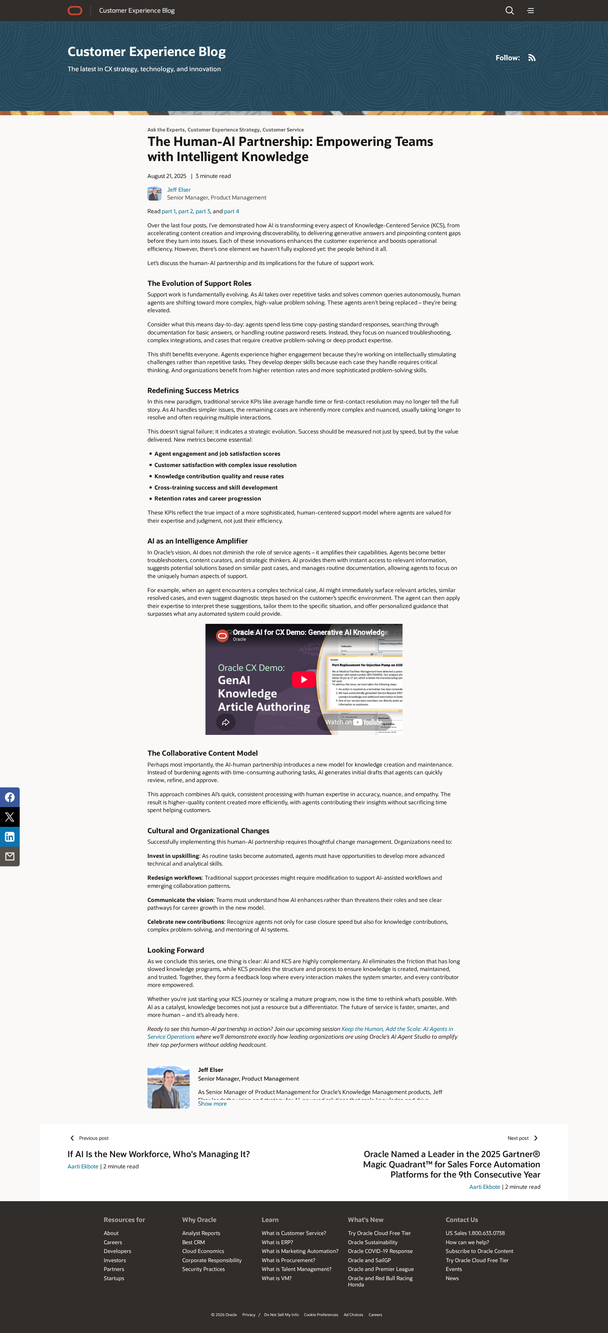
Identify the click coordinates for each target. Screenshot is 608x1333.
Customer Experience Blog (137, 10)
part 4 (231, 211)
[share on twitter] (10, 817)
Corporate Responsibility (212, 1260)
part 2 (185, 211)
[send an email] (10, 856)
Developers (117, 1250)
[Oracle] (75, 10)
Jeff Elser (179, 189)
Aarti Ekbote (83, 1166)
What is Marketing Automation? (300, 1250)
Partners (114, 1268)
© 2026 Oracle (224, 1314)
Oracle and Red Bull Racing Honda (380, 1281)
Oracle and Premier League (381, 1268)
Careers (113, 1242)
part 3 (203, 211)
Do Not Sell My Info (281, 1314)
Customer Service (283, 129)
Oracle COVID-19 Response (380, 1250)
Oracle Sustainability (373, 1242)
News (452, 1278)
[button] (509, 10)
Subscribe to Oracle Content (479, 1250)
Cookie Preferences (321, 1314)
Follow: (508, 57)
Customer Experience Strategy (224, 129)
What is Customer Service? (294, 1232)
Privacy (248, 1314)
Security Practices (203, 1268)
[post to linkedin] (10, 837)
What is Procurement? (288, 1260)
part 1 (169, 211)
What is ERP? (277, 1242)
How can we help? (467, 1242)
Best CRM (193, 1242)
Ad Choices (353, 1314)
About (111, 1232)
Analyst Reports (201, 1232)
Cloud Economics (203, 1250)
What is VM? (277, 1278)
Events (454, 1268)
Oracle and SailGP (369, 1260)
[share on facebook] (10, 797)
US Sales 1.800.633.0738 (475, 1232)
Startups (114, 1278)
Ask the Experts (166, 129)
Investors (115, 1260)
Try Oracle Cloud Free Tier (379, 1232)
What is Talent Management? (296, 1268)
